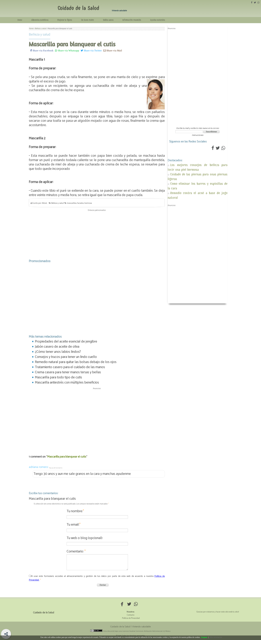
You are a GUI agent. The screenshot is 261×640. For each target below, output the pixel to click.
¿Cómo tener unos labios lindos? (58, 352)
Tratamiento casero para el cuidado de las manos (70, 367)
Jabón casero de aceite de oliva (57, 346)
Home (20, 20)
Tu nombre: (75, 511)
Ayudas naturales (157, 20)
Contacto (130, 615)
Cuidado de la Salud (78, 8)
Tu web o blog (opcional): (85, 538)
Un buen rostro (87, 20)
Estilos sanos (108, 20)
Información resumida (131, 20)
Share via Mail (114, 50)
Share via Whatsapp (68, 50)
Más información (216, 637)
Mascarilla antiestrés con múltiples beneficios (67, 382)
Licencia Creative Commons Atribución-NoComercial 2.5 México (146, 631)
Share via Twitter (92, 50)
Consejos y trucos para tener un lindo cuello (66, 357)
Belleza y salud (39, 34)
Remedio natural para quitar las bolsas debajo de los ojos (75, 362)
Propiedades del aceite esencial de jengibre (66, 341)
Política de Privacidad (131, 618)
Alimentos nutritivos (39, 20)
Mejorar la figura (64, 20)
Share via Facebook (42, 50)
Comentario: (76, 551)
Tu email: (74, 524)
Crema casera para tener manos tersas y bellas (68, 372)
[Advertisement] (97, 234)
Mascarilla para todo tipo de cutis (58, 377)
